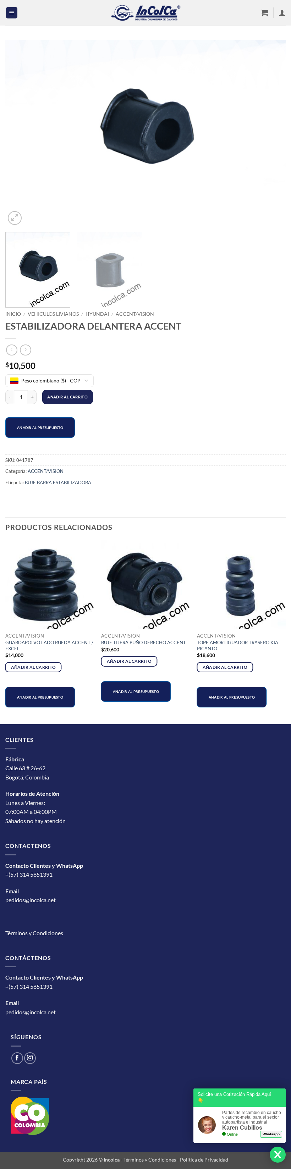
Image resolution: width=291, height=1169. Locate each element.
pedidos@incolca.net (30, 900)
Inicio (13, 314)
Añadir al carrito (67, 397)
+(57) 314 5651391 (29, 874)
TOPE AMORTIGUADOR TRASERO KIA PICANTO (237, 645)
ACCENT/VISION (135, 314)
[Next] (271, 133)
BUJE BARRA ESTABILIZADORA (58, 482)
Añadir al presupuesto (40, 427)
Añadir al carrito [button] (33, 667)
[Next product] (11, 349)
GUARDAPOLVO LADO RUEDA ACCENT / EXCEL (49, 645)
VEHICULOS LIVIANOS (53, 314)
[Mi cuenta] (282, 13)
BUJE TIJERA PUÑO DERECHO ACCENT (143, 642)
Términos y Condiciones (34, 933)
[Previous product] (25, 349)
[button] (11, 13)
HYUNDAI (97, 314)
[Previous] (19, 133)
